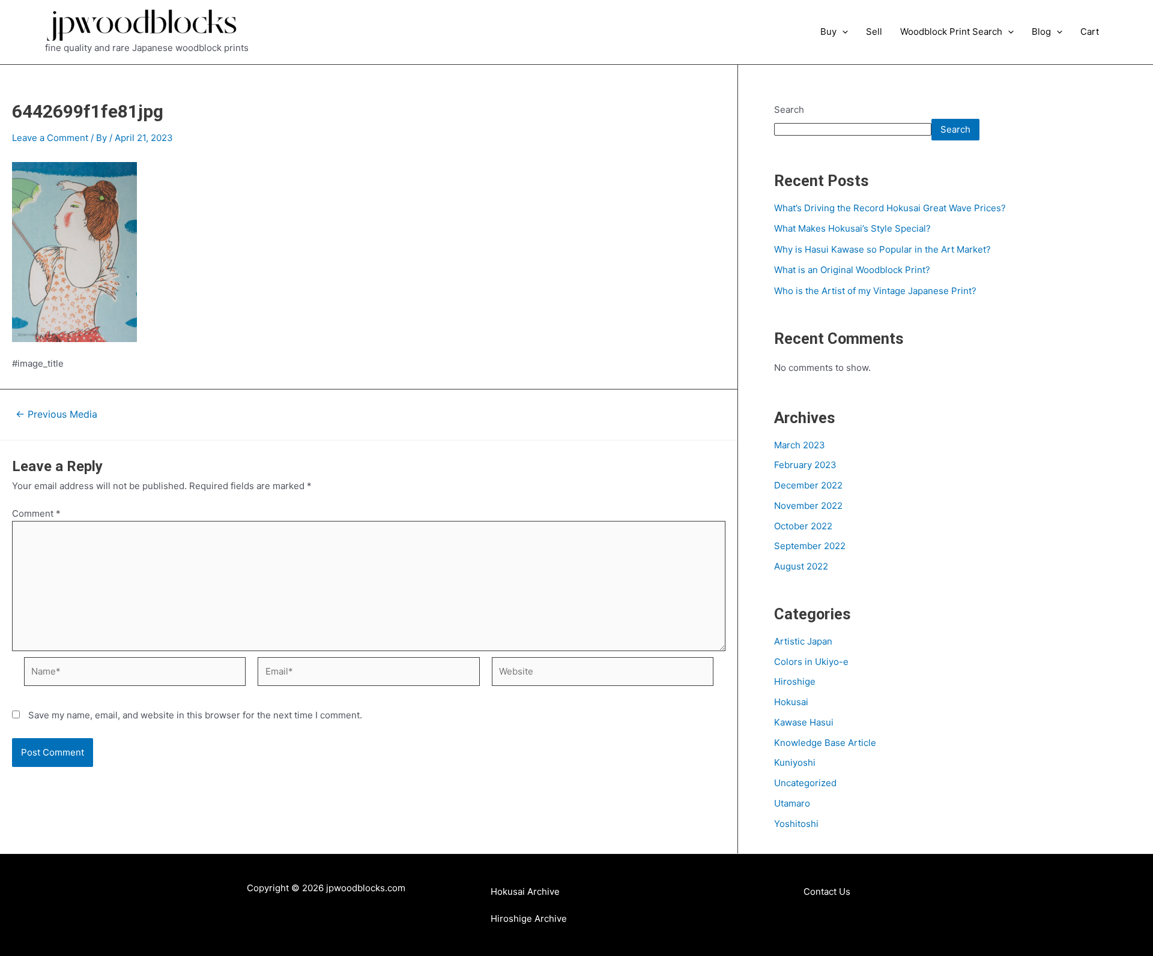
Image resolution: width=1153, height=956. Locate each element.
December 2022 (808, 485)
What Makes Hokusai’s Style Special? (852, 228)
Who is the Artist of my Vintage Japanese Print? (875, 290)
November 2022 (808, 505)
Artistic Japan (803, 641)
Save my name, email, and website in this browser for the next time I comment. (195, 715)
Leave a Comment (50, 137)
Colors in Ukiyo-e (811, 661)
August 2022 (801, 566)
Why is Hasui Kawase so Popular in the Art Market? (882, 249)
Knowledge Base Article (825, 742)
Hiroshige (795, 681)
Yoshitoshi (796, 823)
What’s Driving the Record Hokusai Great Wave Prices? (890, 208)
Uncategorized (805, 783)
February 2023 (805, 464)
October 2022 (803, 526)
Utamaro (792, 803)
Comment (36, 513)
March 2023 (799, 445)
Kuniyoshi (795, 762)
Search (789, 109)
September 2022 (810, 546)
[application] (842, 32)
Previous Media (56, 414)
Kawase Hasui (804, 722)
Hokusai (791, 702)
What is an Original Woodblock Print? (852, 269)
